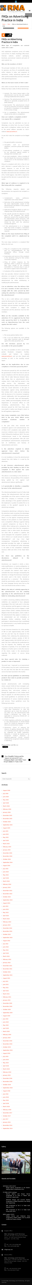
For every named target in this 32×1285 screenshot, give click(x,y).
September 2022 (7, 937)
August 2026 (6, 790)
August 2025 (6, 828)
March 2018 (6, 1106)
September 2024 (7, 862)
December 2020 (7, 1003)
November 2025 (7, 818)
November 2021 (7, 968)
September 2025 (7, 825)
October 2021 (7, 972)
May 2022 (6, 950)
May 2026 (6, 799)
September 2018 (7, 1087)
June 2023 (6, 909)
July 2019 (5, 1056)
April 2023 (6, 915)
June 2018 (6, 1097)
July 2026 (5, 793)
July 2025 (5, 831)
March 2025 (6, 843)
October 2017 (7, 1116)
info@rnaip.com (8, 1249)
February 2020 (7, 1034)
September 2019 (7, 1050)
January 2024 (6, 887)
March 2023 (6, 918)
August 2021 (6, 978)
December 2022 (7, 928)
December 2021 (7, 965)
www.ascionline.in (11, 131)
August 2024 (6, 865)
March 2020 (6, 1031)
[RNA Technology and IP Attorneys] (12, 8)
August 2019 (6, 1053)
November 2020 (7, 1006)
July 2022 (5, 943)
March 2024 (6, 881)
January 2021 (6, 1000)
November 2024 (7, 856)
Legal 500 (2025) (7, 1215)
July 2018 (5, 1094)
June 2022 (6, 947)
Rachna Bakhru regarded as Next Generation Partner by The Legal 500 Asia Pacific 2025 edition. (18, 1219)
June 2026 (6, 796)
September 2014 (7, 1128)
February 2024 (7, 884)
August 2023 (6, 903)
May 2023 (6, 912)
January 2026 (6, 812)
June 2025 (6, 834)
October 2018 (7, 1084)
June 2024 (6, 871)
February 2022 (7, 959)
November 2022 (7, 931)
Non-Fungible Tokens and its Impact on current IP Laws (14, 757)
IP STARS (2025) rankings (10, 1185)
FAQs (9, 24)
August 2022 (6, 940)
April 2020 (6, 1028)
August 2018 (6, 1091)
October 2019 (7, 1047)
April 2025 (6, 840)
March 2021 (6, 994)
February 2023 (7, 922)
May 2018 (6, 1100)
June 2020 (6, 1022)
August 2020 (6, 1015)
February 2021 (7, 997)
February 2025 (7, 846)
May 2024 (6, 875)
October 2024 (7, 859)
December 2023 (7, 890)
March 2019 (6, 1069)
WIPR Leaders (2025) (8, 1207)
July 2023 (5, 906)
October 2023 (7, 897)
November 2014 (7, 1125)
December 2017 (7, 1112)
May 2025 (6, 837)
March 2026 (6, 806)
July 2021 (5, 981)
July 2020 (5, 1019)
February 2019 (7, 1072)
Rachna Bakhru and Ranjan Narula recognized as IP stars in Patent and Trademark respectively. (18, 1189)
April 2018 (6, 1103)
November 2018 (7, 1081)
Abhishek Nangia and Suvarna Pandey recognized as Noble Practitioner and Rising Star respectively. (18, 1195)
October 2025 (7, 821)
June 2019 (6, 1059)
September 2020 (7, 1012)
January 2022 (6, 962)
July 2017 (5, 1119)
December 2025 (7, 815)
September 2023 (7, 900)
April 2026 (6, 803)
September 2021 (7, 975)
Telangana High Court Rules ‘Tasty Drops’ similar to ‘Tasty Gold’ (15, 761)
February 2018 (7, 1109)
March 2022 (6, 956)
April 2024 (6, 878)
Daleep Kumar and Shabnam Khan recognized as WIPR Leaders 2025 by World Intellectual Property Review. (18, 1211)
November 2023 (7, 893)
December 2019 (7, 1040)
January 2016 (6, 1122)
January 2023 (6, 925)
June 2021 (6, 984)
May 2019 (6, 1062)
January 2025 (6, 850)
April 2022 (6, 953)
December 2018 (7, 1078)
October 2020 (7, 1009)
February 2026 (7, 809)
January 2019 (6, 1075)
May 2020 (6, 1025)
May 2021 (6, 987)
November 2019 (7, 1044)
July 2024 (5, 868)
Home (3, 24)
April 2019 (6, 1066)
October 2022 (7, 934)
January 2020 (6, 1037)
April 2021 (6, 990)
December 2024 (7, 853)
